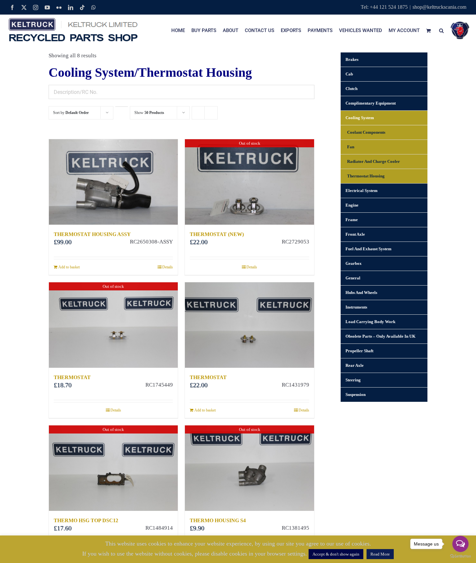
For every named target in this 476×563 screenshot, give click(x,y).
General (353, 278)
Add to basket (69, 267)
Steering (353, 379)
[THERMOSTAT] (249, 325)
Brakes (352, 59)
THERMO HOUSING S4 (218, 520)
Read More (380, 554)
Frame (352, 219)
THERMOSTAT (72, 377)
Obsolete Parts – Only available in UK (380, 336)
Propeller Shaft (359, 350)
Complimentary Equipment (371, 103)
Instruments (356, 307)
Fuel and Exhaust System (368, 248)
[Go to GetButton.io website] (460, 556)
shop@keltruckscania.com (439, 7)
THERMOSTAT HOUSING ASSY (92, 234)
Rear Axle (355, 365)
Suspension (356, 394)
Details (167, 267)
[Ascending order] (121, 106)
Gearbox (354, 263)
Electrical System (362, 190)
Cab (349, 74)
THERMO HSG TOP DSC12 (86, 520)
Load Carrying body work (370, 321)
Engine (352, 205)
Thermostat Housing (366, 176)
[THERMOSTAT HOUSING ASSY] (113, 182)
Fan (350, 146)
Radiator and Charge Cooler (373, 161)
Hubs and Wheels (361, 292)
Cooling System (360, 117)
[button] (441, 30)
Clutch (351, 88)
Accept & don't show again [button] (335, 554)
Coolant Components (366, 132)
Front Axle (355, 234)
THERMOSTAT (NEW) (217, 234)
